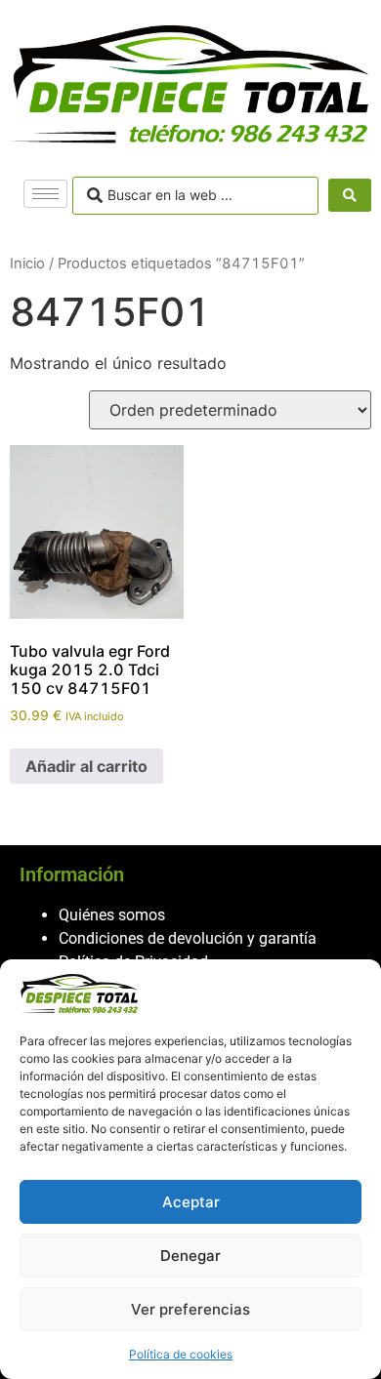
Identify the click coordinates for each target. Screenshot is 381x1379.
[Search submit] (349, 195)
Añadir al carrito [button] (86, 766)
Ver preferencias (190, 1309)
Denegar (190, 1255)
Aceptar (191, 1202)
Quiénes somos (112, 915)
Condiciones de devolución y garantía (188, 938)
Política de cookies (181, 1354)
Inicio (27, 263)
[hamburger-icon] (45, 194)
